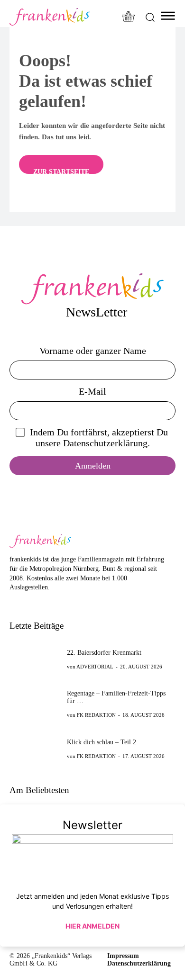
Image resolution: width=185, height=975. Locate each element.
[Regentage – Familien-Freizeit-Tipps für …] (35, 704)
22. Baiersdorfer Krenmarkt (104, 652)
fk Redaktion (96, 715)
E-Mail (92, 391)
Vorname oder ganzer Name (92, 350)
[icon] (129, 17)
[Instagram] (29, 602)
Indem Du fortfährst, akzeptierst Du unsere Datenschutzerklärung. (99, 437)
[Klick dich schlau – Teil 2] (35, 749)
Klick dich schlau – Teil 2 (101, 742)
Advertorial (94, 666)
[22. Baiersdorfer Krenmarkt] (35, 659)
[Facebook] (14, 602)
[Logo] (49, 17)
